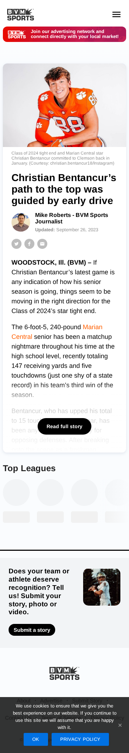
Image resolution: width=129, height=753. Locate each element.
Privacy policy (80, 739)
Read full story (64, 426)
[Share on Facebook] (29, 244)
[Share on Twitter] (16, 244)
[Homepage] (20, 14)
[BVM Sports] (64, 673)
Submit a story (32, 630)
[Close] (120, 725)
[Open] (116, 14)
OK (35, 739)
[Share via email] (42, 244)
